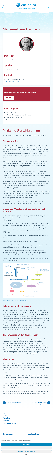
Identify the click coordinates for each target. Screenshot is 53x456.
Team (5, 415)
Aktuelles (6, 418)
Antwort (9, 97)
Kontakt (6, 421)
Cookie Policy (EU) (9, 423)
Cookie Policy (26, 454)
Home (5, 413)
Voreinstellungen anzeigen (26, 451)
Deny (26, 448)
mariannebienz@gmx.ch (12, 81)
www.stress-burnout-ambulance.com (15, 300)
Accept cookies (26, 444)
